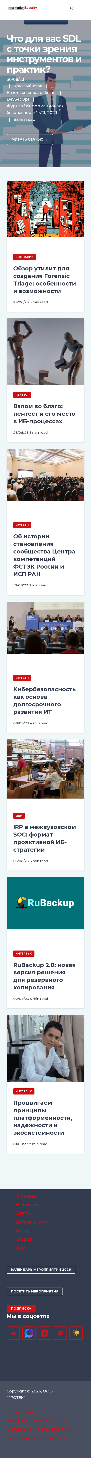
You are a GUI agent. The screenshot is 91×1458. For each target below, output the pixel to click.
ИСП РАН (22, 525)
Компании (24, 257)
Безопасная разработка (32, 92)
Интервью (23, 953)
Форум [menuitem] (24, 1239)
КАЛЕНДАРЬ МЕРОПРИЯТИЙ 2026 (41, 1270)
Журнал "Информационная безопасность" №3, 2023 (35, 109)
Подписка (21, 1308)
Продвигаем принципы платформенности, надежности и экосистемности (42, 1117)
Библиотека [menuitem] (31, 1222)
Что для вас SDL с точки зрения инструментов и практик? (44, 54)
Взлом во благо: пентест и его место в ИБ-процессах (44, 414)
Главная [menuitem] (25, 1196)
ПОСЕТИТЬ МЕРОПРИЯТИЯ (35, 1291)
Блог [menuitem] (21, 1248)
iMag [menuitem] (21, 1230)
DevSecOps (18, 99)
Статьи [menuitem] (24, 1213)
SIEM (19, 815)
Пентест (22, 394)
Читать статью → (30, 139)
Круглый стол (27, 86)
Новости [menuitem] (26, 1204)
